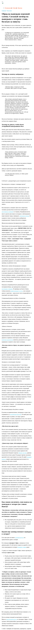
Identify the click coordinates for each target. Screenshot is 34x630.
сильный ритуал (19, 537)
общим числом (22, 453)
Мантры (20, 8)
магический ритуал (11, 619)
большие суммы (21, 547)
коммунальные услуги (17, 291)
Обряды (15, 8)
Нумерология (8, 8)
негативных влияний (7, 211)
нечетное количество (7, 339)
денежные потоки (24, 216)
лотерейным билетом (15, 414)
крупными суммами (7, 289)
